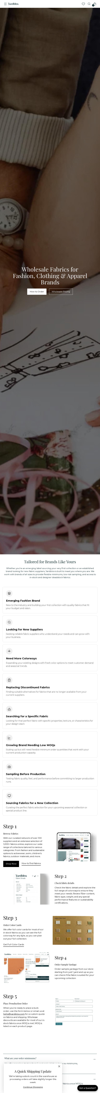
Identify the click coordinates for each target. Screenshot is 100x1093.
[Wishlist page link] (83, 3)
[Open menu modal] (5, 4)
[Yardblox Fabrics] (13, 4)
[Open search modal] (89, 4)
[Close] (59, 1066)
